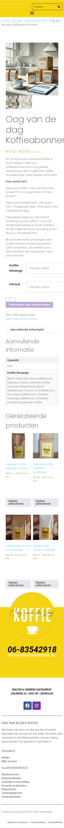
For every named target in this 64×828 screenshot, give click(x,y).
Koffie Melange (16, 268)
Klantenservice (10, 774)
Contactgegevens (12, 792)
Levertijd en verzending (15, 781)
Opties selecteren (16, 502)
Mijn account (9, 761)
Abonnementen (35, 20)
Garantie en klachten (14, 785)
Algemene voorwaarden (17, 822)
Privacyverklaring (37, 822)
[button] (32, 13)
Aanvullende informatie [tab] (27, 329)
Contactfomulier (11, 796)
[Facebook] (27, 706)
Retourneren (9, 789)
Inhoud (14, 284)
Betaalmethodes (11, 778)
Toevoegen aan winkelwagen (29, 304)
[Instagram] (36, 706)
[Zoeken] (59, 7)
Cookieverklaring (55, 822)
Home (6, 20)
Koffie (33, 318)
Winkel (17, 20)
